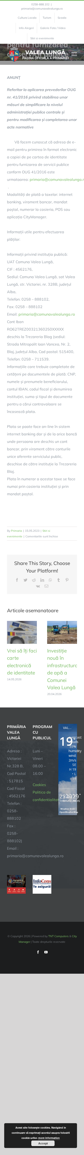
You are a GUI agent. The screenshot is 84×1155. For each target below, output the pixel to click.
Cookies (39, 784)
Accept (43, 1143)
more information (49, 1138)
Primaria (16, 530)
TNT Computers (58, 936)
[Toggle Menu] (74, 54)
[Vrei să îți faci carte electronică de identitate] (22, 623)
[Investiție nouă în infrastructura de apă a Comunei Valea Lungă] (62, 623)
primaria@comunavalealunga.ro (42, 8)
